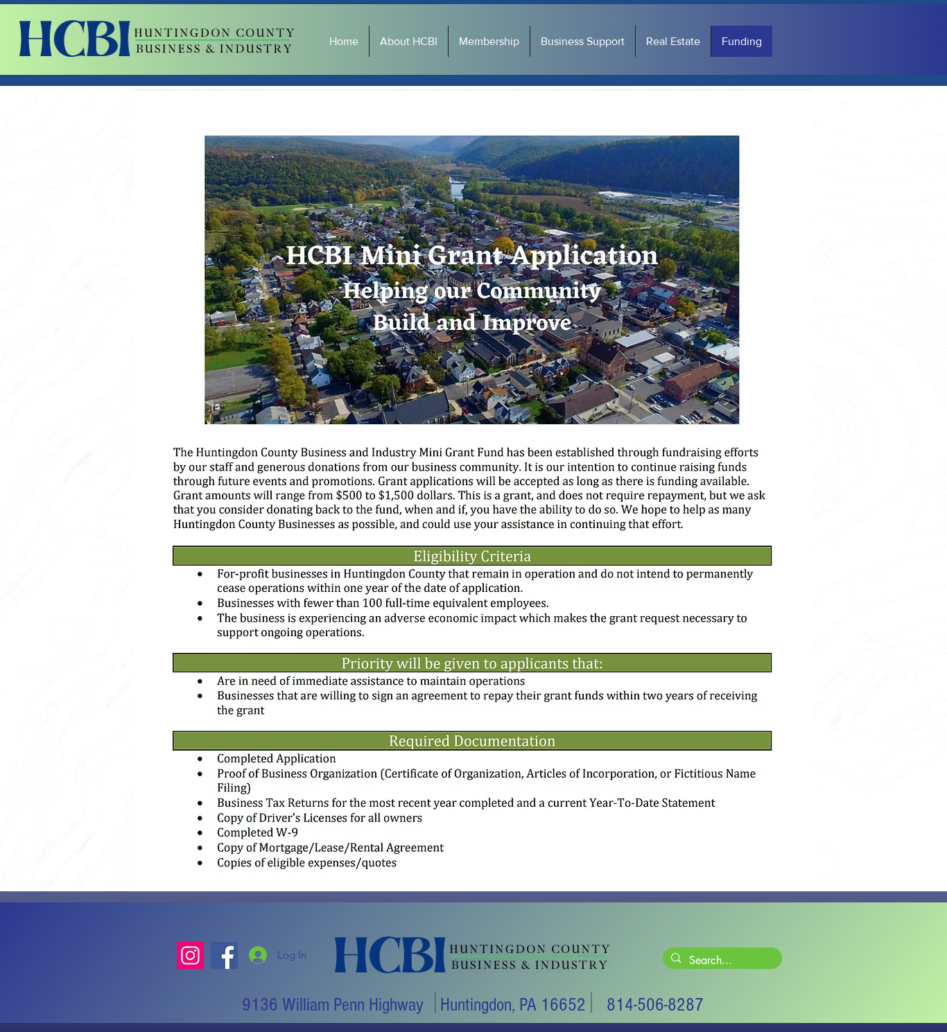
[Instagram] (190, 955)
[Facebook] (224, 955)
